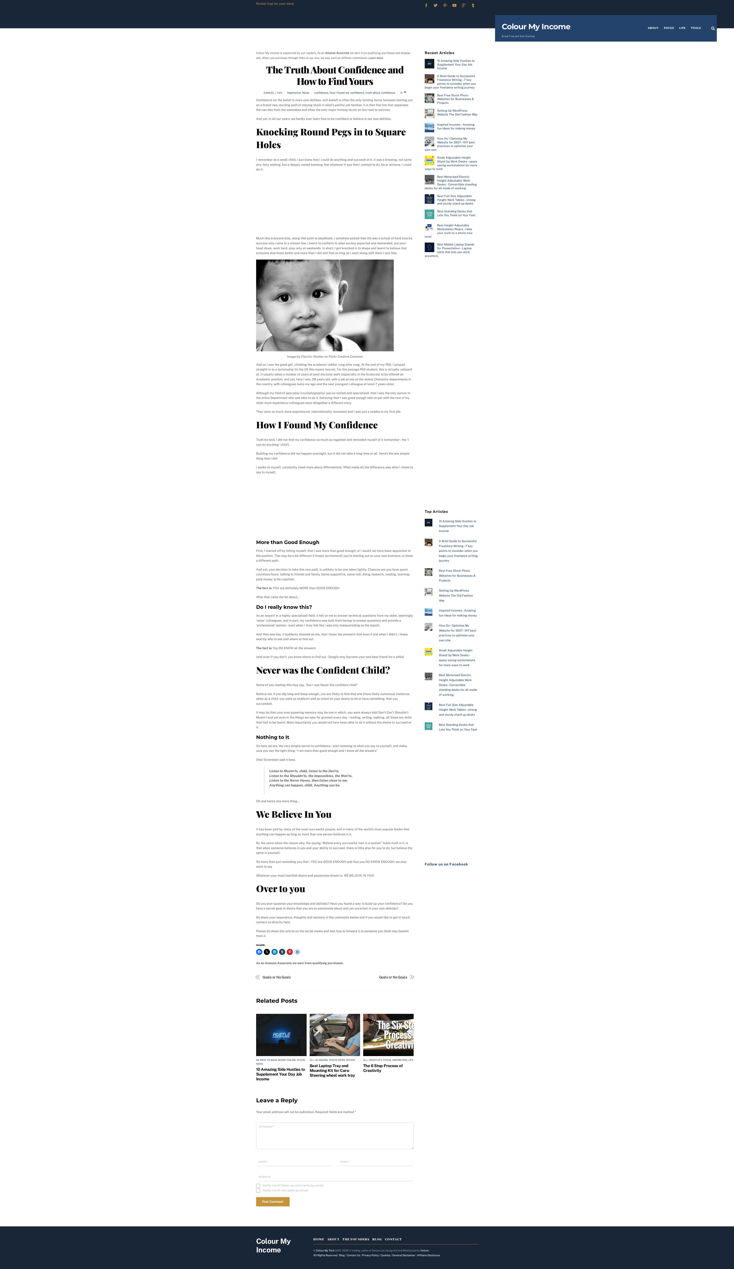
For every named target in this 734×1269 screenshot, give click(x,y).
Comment (266, 1126)
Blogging (321, 1060)
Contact (393, 1239)
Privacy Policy (370, 1255)
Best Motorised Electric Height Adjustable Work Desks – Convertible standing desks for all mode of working (451, 182)
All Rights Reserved (325, 1255)
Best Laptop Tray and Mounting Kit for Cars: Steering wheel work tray (332, 1070)
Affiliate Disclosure (428, 1255)
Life (682, 27)
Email (345, 1161)
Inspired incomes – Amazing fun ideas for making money (456, 126)
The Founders (355, 1239)
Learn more (376, 57)
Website (264, 1176)
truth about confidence (380, 92)
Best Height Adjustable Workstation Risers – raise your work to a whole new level (449, 231)
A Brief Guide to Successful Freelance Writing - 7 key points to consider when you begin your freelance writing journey (458, 550)
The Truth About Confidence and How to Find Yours (335, 75)
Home (318, 1239)
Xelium (424, 1250)
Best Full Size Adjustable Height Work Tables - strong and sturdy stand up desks (458, 709)
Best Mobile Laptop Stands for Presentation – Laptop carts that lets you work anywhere (449, 250)
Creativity (375, 1060)
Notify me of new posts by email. (285, 1190)
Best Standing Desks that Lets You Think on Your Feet (456, 213)
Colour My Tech (325, 1250)
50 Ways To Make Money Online (276, 1060)
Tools (696, 27)
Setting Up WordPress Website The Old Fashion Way (457, 112)
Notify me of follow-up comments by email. (293, 1185)
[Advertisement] (335, 203)
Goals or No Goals (277, 977)
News (305, 92)
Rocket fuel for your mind (275, 4)
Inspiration (294, 92)
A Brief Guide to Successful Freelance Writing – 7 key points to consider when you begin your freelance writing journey (450, 81)
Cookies (385, 1255)
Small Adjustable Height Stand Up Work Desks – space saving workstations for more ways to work (451, 163)
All (312, 1060)
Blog (377, 1239)
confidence (321, 92)
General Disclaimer (403, 1255)
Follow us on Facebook (446, 864)
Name (263, 1161)
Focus (669, 27)
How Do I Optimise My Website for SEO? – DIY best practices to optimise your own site (450, 144)
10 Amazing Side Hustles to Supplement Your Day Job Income (280, 1074)
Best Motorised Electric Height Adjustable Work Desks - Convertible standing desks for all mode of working (458, 684)
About (653, 27)
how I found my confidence (347, 92)
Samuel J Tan (273, 92)
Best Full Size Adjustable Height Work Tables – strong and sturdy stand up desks (456, 199)
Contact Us (353, 1255)
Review (350, 1060)
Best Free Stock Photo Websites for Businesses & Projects (455, 99)
